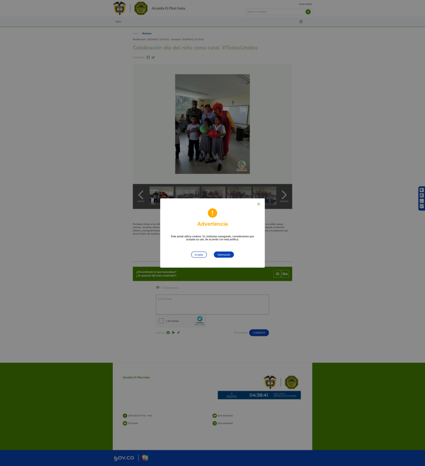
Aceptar (199, 254)
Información (223, 254)
